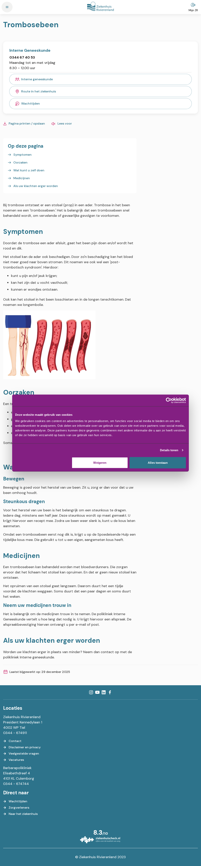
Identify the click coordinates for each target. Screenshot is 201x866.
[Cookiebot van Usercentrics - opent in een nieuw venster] (169, 400)
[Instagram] (91, 692)
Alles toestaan (157, 462)
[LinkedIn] (103, 692)
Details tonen (169, 450)
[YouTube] (97, 692)
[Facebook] (110, 692)
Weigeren (99, 462)
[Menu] (7, 7)
